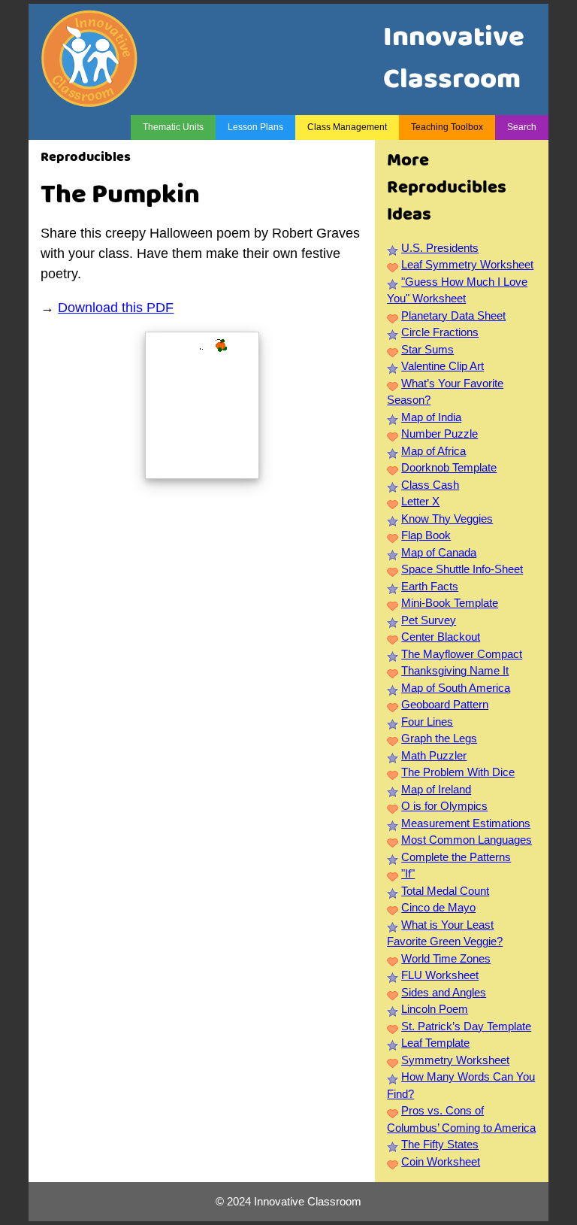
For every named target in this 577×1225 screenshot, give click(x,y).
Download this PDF (116, 307)
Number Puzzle (439, 433)
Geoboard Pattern (444, 704)
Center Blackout (440, 636)
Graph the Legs (439, 738)
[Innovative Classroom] (89, 99)
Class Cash (430, 484)
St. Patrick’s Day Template (466, 1026)
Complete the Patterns (456, 857)
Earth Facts (429, 586)
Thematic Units (173, 127)
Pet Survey (428, 620)
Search (521, 127)
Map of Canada (438, 552)
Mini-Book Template (449, 602)
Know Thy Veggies (447, 518)
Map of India (431, 417)
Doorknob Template (449, 467)
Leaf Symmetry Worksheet (467, 264)
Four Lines (427, 721)
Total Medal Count (445, 890)
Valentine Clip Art (442, 365)
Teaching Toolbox (447, 127)
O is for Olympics (444, 805)
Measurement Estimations (465, 823)
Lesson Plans (255, 127)
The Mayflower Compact (461, 653)
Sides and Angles (443, 992)
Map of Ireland (436, 789)
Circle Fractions (440, 332)
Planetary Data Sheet (453, 315)
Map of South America (455, 687)
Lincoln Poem (434, 1008)
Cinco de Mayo (438, 907)
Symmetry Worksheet (455, 1060)
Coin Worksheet (440, 1161)
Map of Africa (433, 450)
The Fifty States (440, 1144)
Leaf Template (435, 1042)
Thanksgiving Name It (455, 670)
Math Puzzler (434, 755)
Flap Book (426, 535)
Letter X (420, 501)
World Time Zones (446, 958)
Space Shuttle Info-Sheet (462, 568)
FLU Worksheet (440, 975)
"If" (408, 873)
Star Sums (427, 349)
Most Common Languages (466, 839)
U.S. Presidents (440, 247)
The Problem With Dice (458, 772)
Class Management (347, 127)
